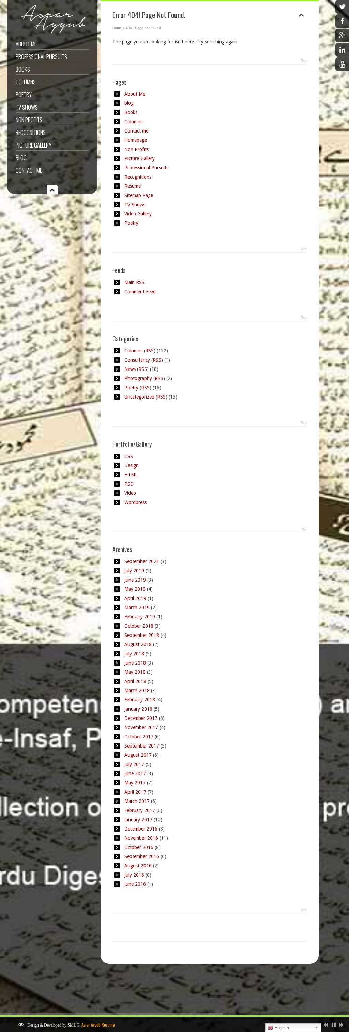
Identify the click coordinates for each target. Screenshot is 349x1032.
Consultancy (137, 360)
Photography (138, 378)
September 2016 (141, 856)
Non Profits (29, 119)
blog (129, 103)
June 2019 (135, 580)
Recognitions (31, 132)
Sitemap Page (138, 195)
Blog (21, 157)
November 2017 (141, 727)
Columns (26, 82)
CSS (128, 456)
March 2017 (137, 801)
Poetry (24, 94)
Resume (132, 186)
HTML (130, 474)
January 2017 (138, 819)
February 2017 (139, 810)
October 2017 (138, 736)
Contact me (29, 170)
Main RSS (134, 282)
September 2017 (141, 746)
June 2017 (135, 773)
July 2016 (134, 875)
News (130, 369)
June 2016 (135, 884)
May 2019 (135, 589)
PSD (129, 484)
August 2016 (138, 865)
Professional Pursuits (41, 56)
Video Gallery (138, 214)
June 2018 (135, 663)
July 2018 (134, 653)
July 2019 (134, 570)
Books (23, 69)
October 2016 (138, 847)
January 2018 (138, 709)
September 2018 (141, 635)
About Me (26, 44)
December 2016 (140, 829)
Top (304, 61)
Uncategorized (139, 397)
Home (117, 28)
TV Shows (27, 107)
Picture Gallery (33, 145)
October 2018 (138, 626)
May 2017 (135, 782)
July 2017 (134, 764)
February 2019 (139, 616)
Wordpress (135, 502)
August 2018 (138, 644)
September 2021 (141, 561)
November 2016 (141, 838)
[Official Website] (51, 33)
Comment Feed (140, 291)
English (281, 1027)
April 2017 (135, 792)
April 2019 (135, 598)
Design (131, 465)
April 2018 (135, 681)
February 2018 (139, 699)
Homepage (135, 140)
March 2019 (137, 607)
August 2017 (138, 755)
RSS (149, 350)
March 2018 (137, 690)
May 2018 (135, 672)
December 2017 (140, 718)
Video (130, 493)
